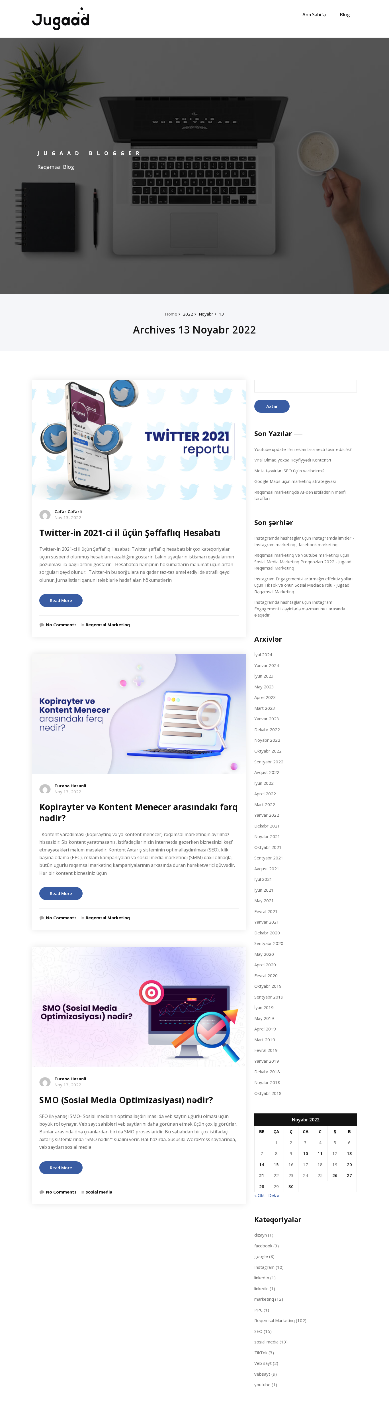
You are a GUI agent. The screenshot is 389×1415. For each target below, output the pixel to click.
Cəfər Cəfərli (68, 511)
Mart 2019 (264, 1039)
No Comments (61, 624)
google (261, 1256)
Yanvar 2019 (266, 1061)
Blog (345, 14)
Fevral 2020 (266, 975)
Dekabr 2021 (267, 826)
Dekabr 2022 (267, 729)
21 (261, 1175)
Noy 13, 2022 (67, 517)
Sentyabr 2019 (268, 997)
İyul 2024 (263, 654)
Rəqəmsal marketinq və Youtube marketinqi (296, 555)
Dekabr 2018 (267, 1071)
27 (349, 1175)
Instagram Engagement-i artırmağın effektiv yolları (303, 579)
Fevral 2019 (266, 1050)
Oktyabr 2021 (268, 847)
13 (221, 314)
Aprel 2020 (265, 964)
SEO (258, 1331)
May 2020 (264, 954)
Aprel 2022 (265, 793)
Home (171, 314)
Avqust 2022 (266, 772)
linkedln (261, 1288)
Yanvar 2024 (266, 665)
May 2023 (264, 687)
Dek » (273, 1195)
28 (261, 1186)
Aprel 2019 (265, 1029)
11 (320, 1153)
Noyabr (206, 314)
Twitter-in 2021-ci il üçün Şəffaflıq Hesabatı (129, 532)
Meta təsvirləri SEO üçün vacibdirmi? (289, 470)
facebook (263, 1246)
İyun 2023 (264, 676)
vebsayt (262, 1374)
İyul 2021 (263, 879)
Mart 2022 (264, 804)
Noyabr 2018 (267, 1082)
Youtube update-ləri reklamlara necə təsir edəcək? (303, 449)
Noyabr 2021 (267, 836)
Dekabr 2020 (267, 933)
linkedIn (261, 1277)
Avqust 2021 (266, 868)
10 (305, 1153)
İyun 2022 (264, 783)
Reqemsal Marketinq (108, 624)
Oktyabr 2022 (268, 751)
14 (261, 1164)
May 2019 (264, 1018)
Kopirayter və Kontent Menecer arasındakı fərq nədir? (138, 812)
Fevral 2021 (266, 911)
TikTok (260, 1352)
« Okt (259, 1195)
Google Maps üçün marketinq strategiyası (295, 481)
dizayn (260, 1235)
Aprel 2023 (265, 697)
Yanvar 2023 (266, 718)
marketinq (264, 1299)
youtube (262, 1384)
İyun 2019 (264, 1007)
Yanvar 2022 (266, 815)
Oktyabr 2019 (268, 986)
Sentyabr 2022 (268, 762)
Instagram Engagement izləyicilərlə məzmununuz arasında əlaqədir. (299, 608)
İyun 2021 (264, 890)
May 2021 (264, 900)
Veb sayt (263, 1363)
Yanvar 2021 (266, 922)
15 (276, 1164)
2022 (188, 314)
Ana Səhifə (314, 14)
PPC (258, 1310)
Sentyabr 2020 (268, 943)
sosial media (99, 1192)
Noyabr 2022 (267, 740)
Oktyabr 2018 (268, 1093)
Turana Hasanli (70, 785)
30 (291, 1186)
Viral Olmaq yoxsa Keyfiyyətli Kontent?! (292, 460)
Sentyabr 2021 (268, 858)
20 (349, 1164)
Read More (61, 600)
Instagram (264, 1267)
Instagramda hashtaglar (277, 538)
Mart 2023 (264, 708)
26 (334, 1175)
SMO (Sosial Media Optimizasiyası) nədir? (126, 1100)
